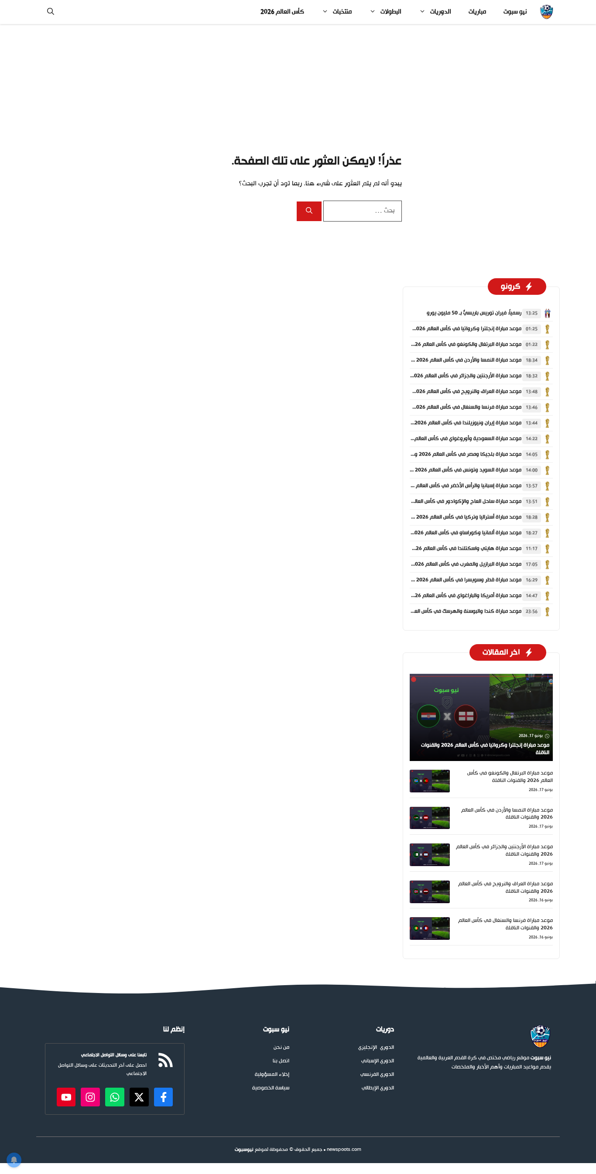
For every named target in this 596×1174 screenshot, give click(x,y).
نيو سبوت (515, 12)
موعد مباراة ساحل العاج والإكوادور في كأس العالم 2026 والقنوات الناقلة (442, 501)
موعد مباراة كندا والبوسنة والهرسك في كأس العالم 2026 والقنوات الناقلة (440, 611)
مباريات (477, 12)
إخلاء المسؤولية (272, 1074)
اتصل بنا (281, 1061)
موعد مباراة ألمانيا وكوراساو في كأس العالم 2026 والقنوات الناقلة (449, 533)
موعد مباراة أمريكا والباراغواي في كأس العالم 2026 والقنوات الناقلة (447, 596)
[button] (50, 12)
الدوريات (440, 12)
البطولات (390, 12)
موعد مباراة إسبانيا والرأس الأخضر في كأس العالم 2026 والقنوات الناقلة (444, 486)
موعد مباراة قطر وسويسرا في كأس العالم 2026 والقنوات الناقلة (451, 580)
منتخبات (342, 12)
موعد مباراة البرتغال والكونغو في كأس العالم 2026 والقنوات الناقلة (447, 344)
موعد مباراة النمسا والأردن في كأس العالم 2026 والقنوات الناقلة (451, 360)
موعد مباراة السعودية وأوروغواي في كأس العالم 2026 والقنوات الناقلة (443, 439)
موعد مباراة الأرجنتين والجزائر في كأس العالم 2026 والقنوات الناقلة (448, 376)
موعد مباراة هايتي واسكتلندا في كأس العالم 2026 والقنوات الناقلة (448, 548)
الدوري (387, 1047)
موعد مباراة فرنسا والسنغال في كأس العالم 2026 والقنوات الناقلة (449, 407)
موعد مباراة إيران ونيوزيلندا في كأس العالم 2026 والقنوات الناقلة (450, 423)
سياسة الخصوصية (270, 1088)
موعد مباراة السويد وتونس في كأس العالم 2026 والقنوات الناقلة (450, 470)
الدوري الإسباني (377, 1061)
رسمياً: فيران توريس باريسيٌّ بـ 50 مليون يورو (474, 313)
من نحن (281, 1047)
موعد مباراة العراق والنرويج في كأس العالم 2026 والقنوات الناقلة (449, 391)
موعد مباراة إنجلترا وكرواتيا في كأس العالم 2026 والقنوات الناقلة (449, 329)
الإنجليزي (367, 1047)
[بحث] (309, 211)
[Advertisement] (298, 88)
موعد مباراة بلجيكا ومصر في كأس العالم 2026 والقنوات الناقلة (452, 454)
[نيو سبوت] (546, 12)
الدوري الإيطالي (378, 1088)
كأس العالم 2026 (282, 12)
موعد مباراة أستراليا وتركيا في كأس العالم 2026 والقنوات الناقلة (451, 517)
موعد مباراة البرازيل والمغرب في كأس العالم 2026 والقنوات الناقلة (449, 564)
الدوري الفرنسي (377, 1074)
